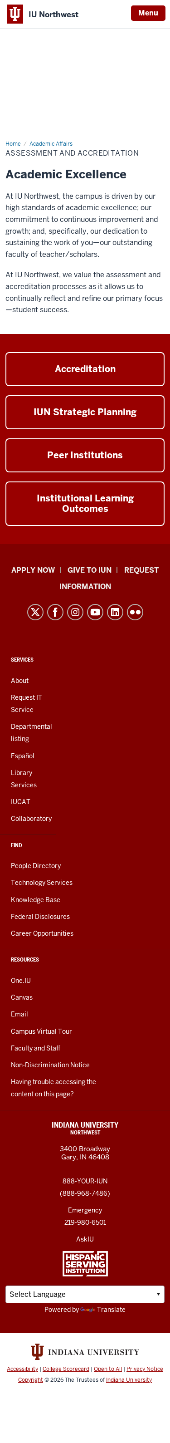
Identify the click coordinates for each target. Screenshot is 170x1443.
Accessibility (22, 1369)
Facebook (55, 612)
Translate (111, 1310)
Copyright (30, 1380)
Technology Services (42, 883)
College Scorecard (66, 1369)
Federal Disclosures (40, 917)
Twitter (35, 612)
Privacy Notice (144, 1369)
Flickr (135, 612)
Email (19, 1014)
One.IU (21, 981)
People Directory (36, 866)
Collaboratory (31, 819)
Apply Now (33, 570)
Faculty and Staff (35, 1048)
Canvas (22, 997)
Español (22, 756)
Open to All (108, 1369)
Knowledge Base (35, 900)
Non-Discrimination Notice (50, 1065)
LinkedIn (115, 612)
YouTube (95, 612)
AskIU (85, 1239)
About (20, 681)
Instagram (75, 612)
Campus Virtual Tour (41, 1031)
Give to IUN (90, 570)
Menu (148, 13)
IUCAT (20, 802)
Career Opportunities (42, 933)
